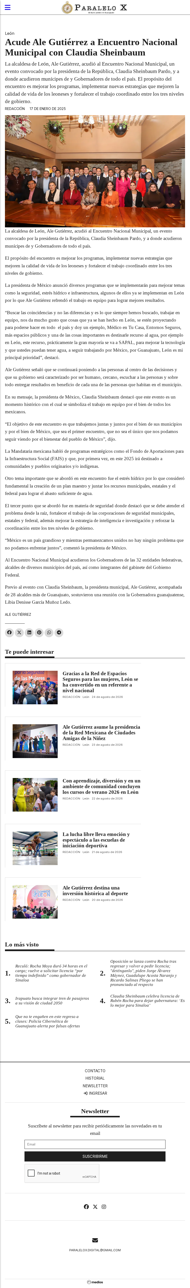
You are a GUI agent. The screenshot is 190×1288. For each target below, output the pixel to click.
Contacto (95, 1071)
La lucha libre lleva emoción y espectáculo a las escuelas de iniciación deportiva (96, 840)
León (9, 33)
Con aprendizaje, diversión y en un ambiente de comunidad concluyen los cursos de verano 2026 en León (102, 786)
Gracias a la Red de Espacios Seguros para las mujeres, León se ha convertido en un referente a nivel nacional (100, 682)
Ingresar (97, 1093)
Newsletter (95, 1086)
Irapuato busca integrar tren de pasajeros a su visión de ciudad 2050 (52, 1000)
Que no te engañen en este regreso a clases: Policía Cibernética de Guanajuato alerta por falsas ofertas (47, 1021)
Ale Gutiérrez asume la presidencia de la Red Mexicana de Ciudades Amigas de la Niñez (101, 732)
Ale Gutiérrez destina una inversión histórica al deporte (95, 890)
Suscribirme (95, 1156)
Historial (95, 1078)
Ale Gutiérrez (18, 614)
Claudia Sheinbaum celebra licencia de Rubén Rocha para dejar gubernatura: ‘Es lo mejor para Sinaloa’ (147, 1001)
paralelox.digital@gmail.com (95, 1250)
